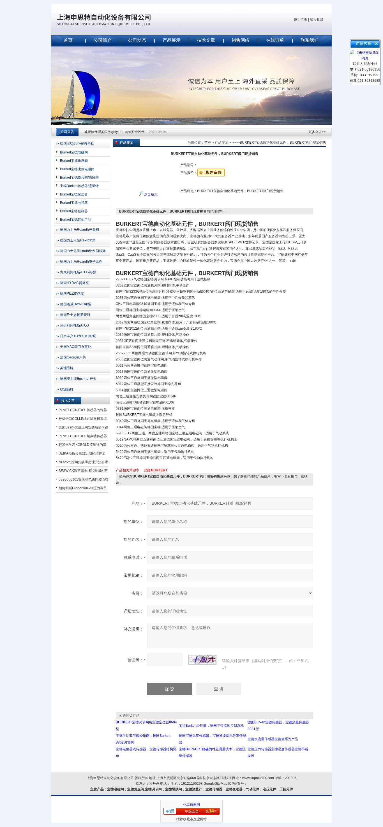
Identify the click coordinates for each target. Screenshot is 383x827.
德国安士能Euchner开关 (78, 379)
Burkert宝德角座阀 (74, 161)
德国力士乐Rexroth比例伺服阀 (83, 251)
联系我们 (310, 40)
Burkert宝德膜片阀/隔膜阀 (79, 178)
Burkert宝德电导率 (74, 203)
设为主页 (300, 20)
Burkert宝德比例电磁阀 (77, 169)
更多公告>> (317, 132)
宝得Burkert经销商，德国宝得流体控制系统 (211, 726)
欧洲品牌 (66, 389)
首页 (68, 40)
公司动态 (137, 40)
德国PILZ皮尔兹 (72, 293)
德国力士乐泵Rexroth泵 (78, 240)
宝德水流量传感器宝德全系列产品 (273, 739)
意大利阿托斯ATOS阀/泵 (78, 272)
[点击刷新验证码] (202, 660)
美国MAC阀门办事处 (75, 347)
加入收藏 (316, 20)
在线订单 (275, 40)
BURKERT (159, 470)
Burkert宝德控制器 (74, 211)
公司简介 (103, 40)
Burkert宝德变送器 (74, 194)
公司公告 (67, 132)
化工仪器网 (191, 805)
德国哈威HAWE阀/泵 (75, 304)
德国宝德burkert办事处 (77, 143)
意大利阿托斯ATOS (74, 325)
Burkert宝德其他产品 (75, 220)
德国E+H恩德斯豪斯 (75, 315)
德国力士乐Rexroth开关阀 (79, 230)
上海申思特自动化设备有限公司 (113, 19)
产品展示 (172, 40)
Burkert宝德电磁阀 (74, 152)
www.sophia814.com (258, 778)
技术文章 (206, 40)
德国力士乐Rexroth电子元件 (81, 262)
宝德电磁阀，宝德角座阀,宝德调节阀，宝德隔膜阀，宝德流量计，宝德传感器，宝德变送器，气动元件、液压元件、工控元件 (200, 789)
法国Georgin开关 (73, 357)
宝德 (147, 470)
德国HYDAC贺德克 (74, 283)
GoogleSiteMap (215, 784)
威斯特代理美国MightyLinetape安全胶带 (114, 132)
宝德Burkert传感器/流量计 (79, 186)
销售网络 (241, 40)
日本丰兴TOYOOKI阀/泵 (78, 336)
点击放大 (150, 194)
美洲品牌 (66, 368)
